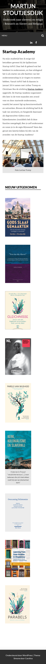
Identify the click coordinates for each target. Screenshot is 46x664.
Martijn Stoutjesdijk (23, 9)
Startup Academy (35, 89)
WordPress (27, 655)
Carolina (29, 658)
